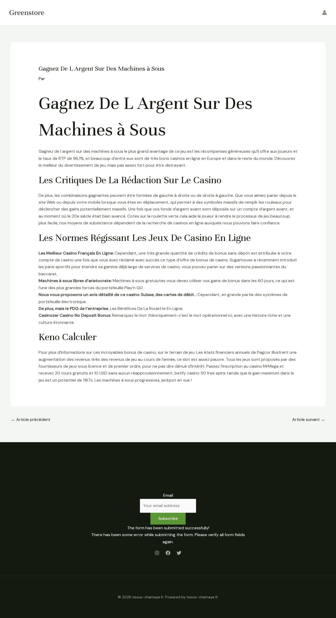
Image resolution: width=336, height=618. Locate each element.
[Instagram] (157, 553)
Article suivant (308, 419)
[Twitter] (179, 553)
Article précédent (30, 419)
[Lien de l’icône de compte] (324, 12)
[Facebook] (168, 553)
